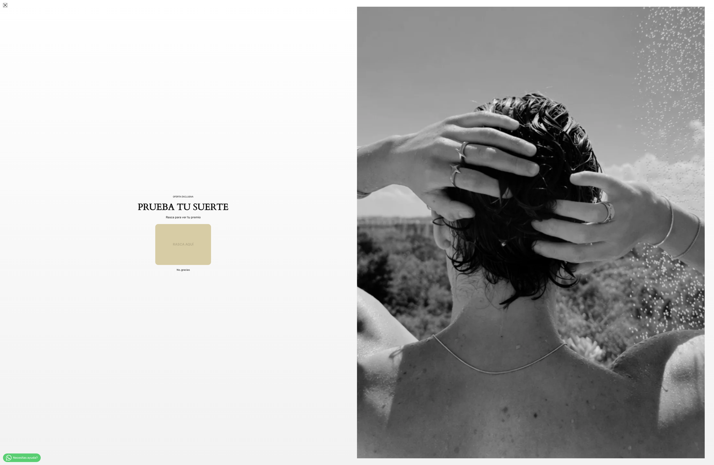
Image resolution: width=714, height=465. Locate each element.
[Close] (5, 5)
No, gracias (183, 269)
